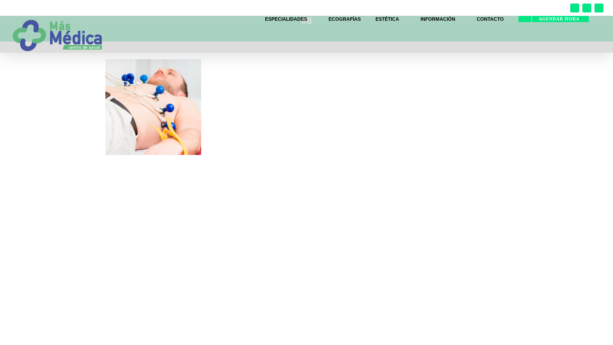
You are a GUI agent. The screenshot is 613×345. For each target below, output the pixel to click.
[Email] (598, 8)
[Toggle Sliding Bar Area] (607, 6)
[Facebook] (574, 8)
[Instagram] (586, 8)
